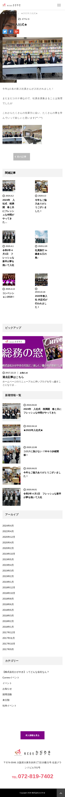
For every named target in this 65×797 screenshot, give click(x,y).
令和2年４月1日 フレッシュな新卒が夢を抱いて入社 (8, 257)
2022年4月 (8, 531)
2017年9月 (8, 649)
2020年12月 (8, 537)
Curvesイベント (10, 677)
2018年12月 (8, 587)
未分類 (6, 700)
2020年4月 (8, 542)
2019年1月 (8, 582)
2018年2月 (8, 621)
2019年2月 (8, 576)
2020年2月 (8, 548)
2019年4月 (8, 565)
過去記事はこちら (13, 377)
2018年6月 (8, 604)
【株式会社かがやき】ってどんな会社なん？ (25, 672)
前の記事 (21, 156)
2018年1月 (8, 626)
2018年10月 (8, 593)
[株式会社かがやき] (11, 5)
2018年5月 (8, 610)
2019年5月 (8, 559)
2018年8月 (8, 598)
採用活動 (7, 694)
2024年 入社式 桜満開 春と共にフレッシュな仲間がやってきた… (8, 211)
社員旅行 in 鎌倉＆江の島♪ (41, 254)
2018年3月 (8, 615)
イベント (26, 19)
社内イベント (9, 705)
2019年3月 (8, 570)
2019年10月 (8, 553)
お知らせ (24, 373)
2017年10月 (8, 643)
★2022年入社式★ (33, 430)
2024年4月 (8, 525)
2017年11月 (8, 638)
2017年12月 (8, 632)
